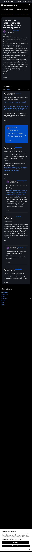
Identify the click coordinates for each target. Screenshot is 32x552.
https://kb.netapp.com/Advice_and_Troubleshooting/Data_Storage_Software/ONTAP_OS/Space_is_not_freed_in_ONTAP (16, 108)
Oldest (9, 89)
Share (5, 77)
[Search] (29, 5)
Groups (3, 300)
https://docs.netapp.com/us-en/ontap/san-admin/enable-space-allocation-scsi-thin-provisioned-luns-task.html (16, 168)
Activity (3, 296)
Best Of (3, 304)
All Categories (4, 292)
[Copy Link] (13, 32)
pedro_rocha (9, 30)
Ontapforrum (11, 93)
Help (2, 302)
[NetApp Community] (9, 5)
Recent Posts (4, 294)
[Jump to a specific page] (28, 89)
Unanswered (16, 298)
